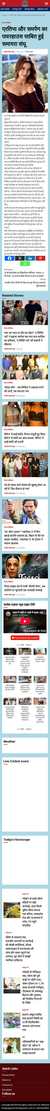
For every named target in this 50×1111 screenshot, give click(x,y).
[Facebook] (9, 258)
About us (6, 1080)
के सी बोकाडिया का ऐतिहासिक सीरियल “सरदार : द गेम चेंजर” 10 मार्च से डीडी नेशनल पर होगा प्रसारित (24, 272)
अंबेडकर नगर (42, 9)
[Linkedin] (30, 258)
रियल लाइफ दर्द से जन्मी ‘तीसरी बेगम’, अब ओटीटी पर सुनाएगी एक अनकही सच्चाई (25, 566)
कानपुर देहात (29, 9)
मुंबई (23, 1037)
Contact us (7, 1085)
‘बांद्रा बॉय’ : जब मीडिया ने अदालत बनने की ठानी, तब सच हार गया (25, 367)
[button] (29, 644)
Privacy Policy (8, 1075)
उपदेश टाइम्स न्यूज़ (8, 52)
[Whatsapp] (25, 263)
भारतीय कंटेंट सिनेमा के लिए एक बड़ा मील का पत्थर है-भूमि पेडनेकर (25, 282)
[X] (20, 258)
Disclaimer (7, 1090)
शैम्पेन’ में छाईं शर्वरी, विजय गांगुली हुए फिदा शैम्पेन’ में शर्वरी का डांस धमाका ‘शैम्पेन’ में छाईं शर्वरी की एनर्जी (25, 414)
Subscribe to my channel (26, 637)
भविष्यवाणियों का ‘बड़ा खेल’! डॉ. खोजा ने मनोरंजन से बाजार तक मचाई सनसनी (11, 1045)
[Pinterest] (40, 258)
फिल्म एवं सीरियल (6, 22)
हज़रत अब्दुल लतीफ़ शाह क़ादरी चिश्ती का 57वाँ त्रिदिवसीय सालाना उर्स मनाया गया (11, 1020)
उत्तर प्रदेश (5, 9)
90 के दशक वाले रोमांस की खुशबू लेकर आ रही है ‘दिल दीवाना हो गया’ (25, 464)
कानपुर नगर (17, 9)
